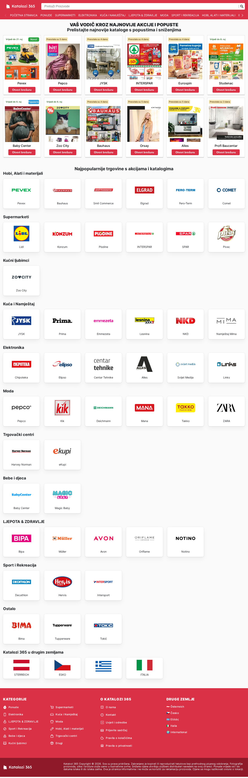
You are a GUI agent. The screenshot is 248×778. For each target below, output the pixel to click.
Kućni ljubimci (18, 743)
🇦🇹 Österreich (175, 706)
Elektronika (87, 15)
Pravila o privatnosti (119, 745)
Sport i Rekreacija (185, 15)
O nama (111, 707)
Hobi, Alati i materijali (218, 15)
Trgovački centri (66, 735)
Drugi (59, 743)
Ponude (46, 15)
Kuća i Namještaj (113, 15)
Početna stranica (23, 15)
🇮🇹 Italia (171, 725)
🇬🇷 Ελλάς (172, 719)
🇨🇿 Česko (172, 713)
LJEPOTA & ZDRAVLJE (143, 15)
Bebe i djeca (17, 735)
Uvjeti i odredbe (116, 722)
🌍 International (176, 732)
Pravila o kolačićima (119, 737)
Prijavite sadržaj (116, 730)
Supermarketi (65, 15)
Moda (164, 15)
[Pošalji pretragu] (242, 6)
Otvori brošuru (22, 89)
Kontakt (111, 714)
